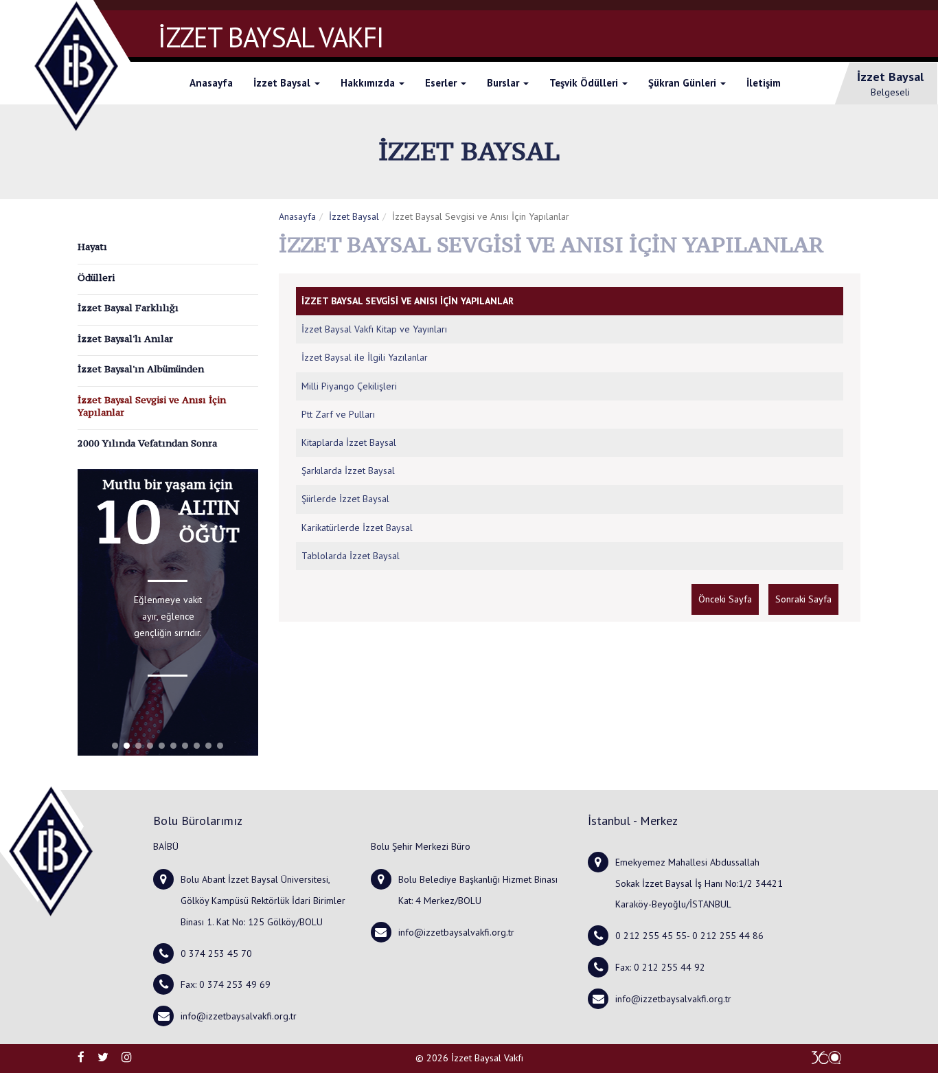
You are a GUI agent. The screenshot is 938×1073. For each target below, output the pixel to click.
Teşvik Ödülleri (585, 82)
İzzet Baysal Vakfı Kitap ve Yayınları (374, 329)
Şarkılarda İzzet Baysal (348, 470)
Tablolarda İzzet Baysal (350, 556)
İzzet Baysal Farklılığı (128, 308)
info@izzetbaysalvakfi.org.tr (239, 1016)
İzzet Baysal (283, 82)
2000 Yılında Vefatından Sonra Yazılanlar (147, 449)
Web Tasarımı (826, 1057)
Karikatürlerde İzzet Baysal (357, 527)
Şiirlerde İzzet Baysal (345, 499)
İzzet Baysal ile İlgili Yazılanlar (364, 357)
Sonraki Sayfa (803, 599)
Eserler (442, 82)
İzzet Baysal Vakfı (487, 1058)
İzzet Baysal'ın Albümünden (141, 369)
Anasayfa (211, 82)
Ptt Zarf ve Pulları (338, 414)
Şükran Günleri (683, 82)
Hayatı (92, 246)
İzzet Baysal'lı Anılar (125, 338)
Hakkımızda (369, 82)
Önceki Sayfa (725, 599)
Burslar (504, 82)
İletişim (763, 82)
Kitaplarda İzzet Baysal (348, 442)
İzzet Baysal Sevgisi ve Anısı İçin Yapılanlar (152, 406)
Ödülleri (96, 277)
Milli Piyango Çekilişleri (349, 386)
